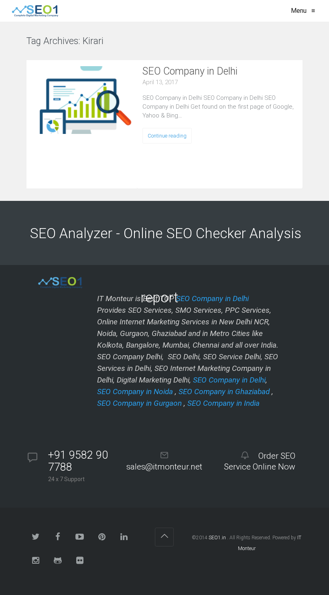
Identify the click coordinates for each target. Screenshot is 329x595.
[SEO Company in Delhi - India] (33, 11)
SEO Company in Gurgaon (139, 403)
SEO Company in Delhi (190, 71)
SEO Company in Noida (135, 391)
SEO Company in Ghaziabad (224, 391)
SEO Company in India (223, 403)
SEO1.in (217, 537)
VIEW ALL (128, 42)
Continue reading (167, 136)
